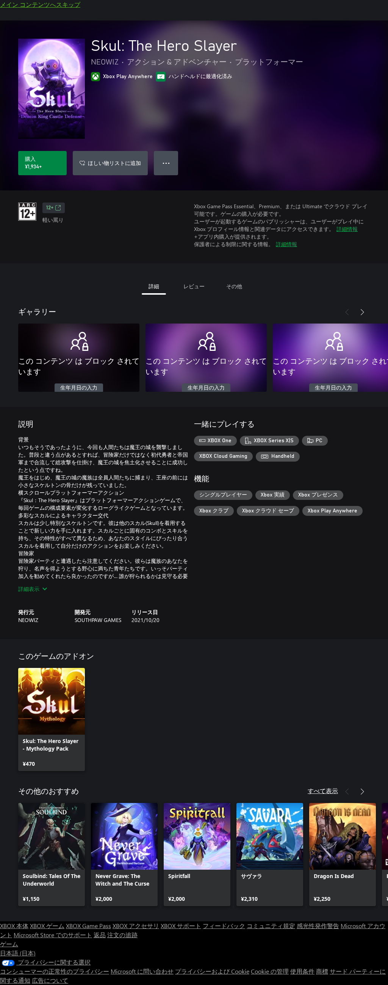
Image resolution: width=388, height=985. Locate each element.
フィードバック (224, 926)
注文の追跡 (122, 935)
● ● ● (166, 163)
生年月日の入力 (78, 388)
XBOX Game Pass (88, 926)
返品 (100, 935)
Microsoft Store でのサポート (53, 935)
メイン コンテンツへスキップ (40, 4)
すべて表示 (323, 791)
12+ (49, 208)
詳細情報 (347, 229)
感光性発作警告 (318, 926)
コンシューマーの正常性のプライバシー (54, 971)
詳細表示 (28, 588)
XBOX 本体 (14, 926)
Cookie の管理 (270, 971)
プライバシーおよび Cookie (212, 971)
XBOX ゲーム (47, 926)
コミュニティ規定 (271, 926)
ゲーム (9, 944)
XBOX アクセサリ (136, 926)
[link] (51, 719)
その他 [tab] (234, 286)
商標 (322, 971)
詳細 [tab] (154, 286)
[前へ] (347, 312)
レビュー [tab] (194, 286)
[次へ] (362, 312)
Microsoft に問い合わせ (142, 971)
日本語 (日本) (18, 953)
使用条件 (302, 971)
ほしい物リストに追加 (114, 163)
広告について (50, 980)
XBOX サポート (181, 926)
